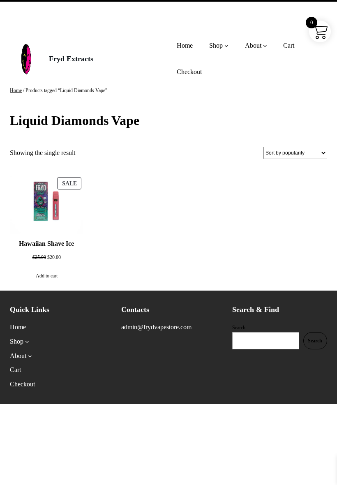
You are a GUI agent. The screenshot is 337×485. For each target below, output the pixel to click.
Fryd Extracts (71, 59)
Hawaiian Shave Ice (46, 243)
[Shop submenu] (226, 46)
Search (238, 327)
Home (16, 90)
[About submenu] (265, 46)
